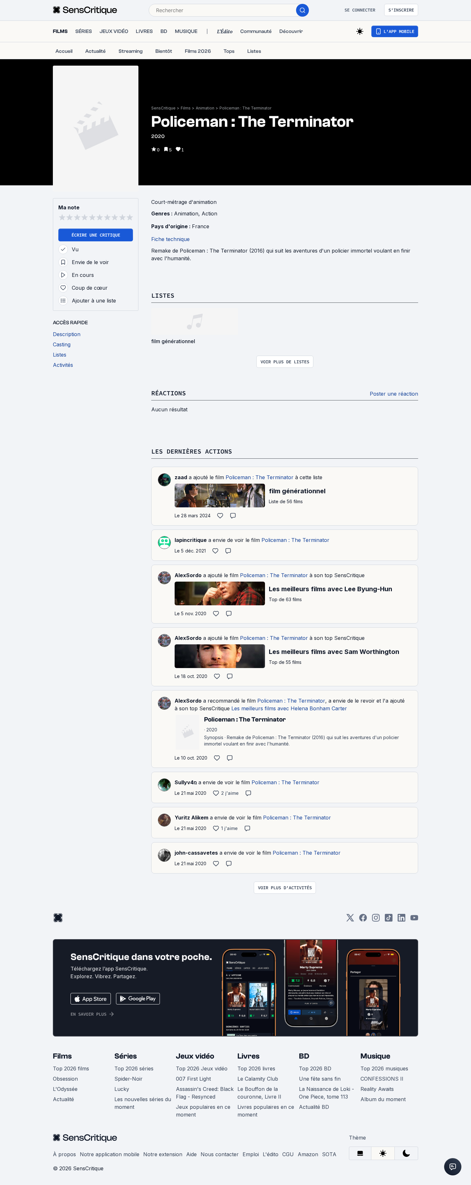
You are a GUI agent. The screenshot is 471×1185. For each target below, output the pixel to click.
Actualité (63, 1099)
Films (186, 108)
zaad (181, 477)
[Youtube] (414, 920)
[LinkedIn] (401, 920)
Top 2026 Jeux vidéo (201, 1068)
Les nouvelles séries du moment (142, 1103)
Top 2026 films (71, 1068)
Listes (162, 295)
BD (304, 1056)
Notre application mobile (109, 1154)
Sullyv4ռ (186, 782)
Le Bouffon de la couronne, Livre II (259, 1093)
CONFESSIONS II (381, 1079)
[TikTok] (388, 920)
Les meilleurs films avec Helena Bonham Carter (289, 708)
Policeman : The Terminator (245, 108)
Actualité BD (314, 1107)
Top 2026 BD (315, 1068)
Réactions (168, 393)
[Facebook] (363, 920)
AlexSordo (188, 575)
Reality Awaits (377, 1089)
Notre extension (162, 1154)
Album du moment (383, 1099)
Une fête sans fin (320, 1079)
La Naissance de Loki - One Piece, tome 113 (326, 1093)
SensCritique (163, 108)
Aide (191, 1154)
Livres (248, 1056)
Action (209, 213)
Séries (125, 1056)
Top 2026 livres (256, 1068)
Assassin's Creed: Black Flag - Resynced (205, 1093)
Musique (375, 1056)
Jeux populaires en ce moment (203, 1111)
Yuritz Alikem (191, 817)
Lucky (121, 1089)
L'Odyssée (65, 1089)
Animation (205, 108)
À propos (64, 1154)
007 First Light (193, 1079)
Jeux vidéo (195, 1056)
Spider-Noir (128, 1079)
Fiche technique (170, 239)
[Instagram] (376, 920)
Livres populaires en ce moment (265, 1111)
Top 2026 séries (133, 1068)
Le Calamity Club (257, 1079)
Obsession (65, 1079)
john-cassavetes (196, 853)
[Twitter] (350, 920)
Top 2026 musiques (384, 1068)
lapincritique (191, 540)
